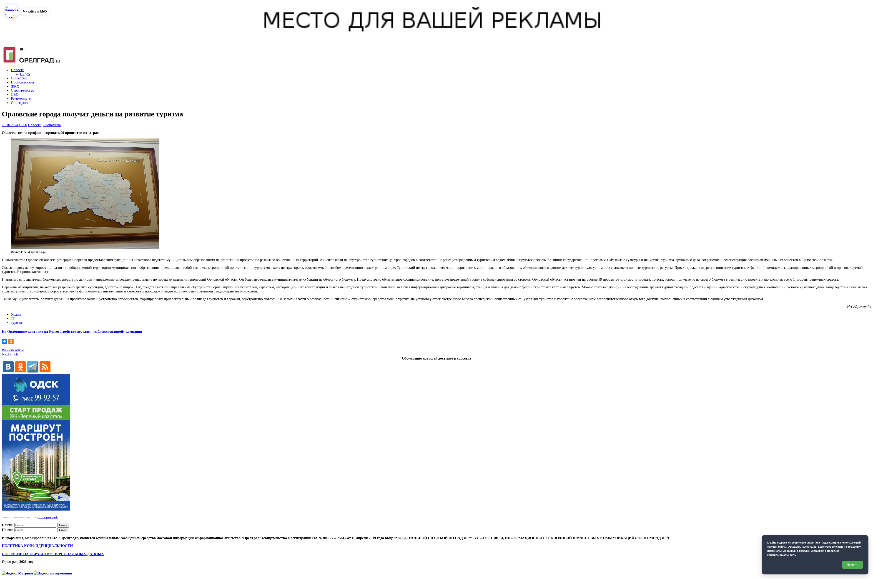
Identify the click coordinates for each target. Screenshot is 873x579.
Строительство (22, 90)
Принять (852, 564)
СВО (15, 94)
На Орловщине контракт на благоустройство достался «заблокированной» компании (72, 331)
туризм (16, 323)
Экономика (52, 125)
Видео (25, 74)
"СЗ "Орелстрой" (48, 517)
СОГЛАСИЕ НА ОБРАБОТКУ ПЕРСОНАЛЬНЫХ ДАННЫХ (53, 554)
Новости (17, 70)
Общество (19, 78)
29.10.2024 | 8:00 (14, 125)
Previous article (13, 350)
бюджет (17, 314)
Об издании (20, 103)
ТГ (13, 318)
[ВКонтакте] (4, 341)
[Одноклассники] (11, 341)
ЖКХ (15, 86)
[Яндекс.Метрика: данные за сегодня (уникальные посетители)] (17, 573)
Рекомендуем (21, 99)
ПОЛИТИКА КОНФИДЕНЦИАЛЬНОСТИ (37, 546)
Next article (10, 354)
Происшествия (22, 82)
